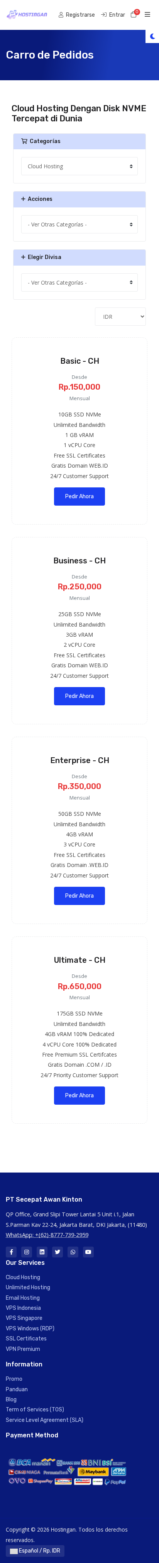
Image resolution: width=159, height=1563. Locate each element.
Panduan (17, 1389)
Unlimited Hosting (28, 1287)
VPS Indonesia (23, 1308)
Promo (14, 1379)
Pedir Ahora (79, 496)
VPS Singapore (24, 1318)
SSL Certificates (26, 1338)
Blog (11, 1399)
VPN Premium (23, 1349)
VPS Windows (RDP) (30, 1328)
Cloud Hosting (23, 1277)
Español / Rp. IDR (39, 1550)
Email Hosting (23, 1298)
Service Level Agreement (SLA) (44, 1420)
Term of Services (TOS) (35, 1409)
